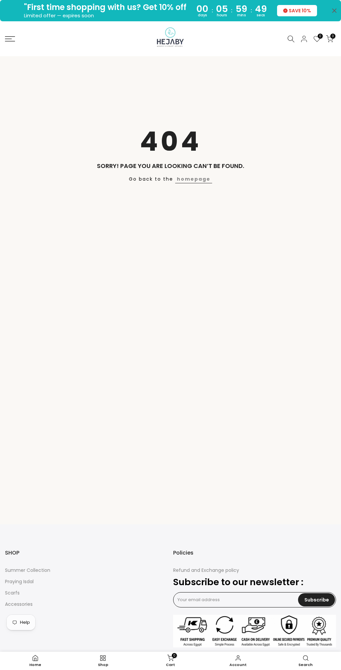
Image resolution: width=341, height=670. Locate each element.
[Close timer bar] (334, 10)
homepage (193, 179)
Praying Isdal (19, 582)
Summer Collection (27, 570)
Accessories (19, 604)
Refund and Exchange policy (206, 570)
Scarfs (12, 593)
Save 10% (300, 10)
